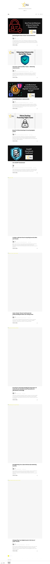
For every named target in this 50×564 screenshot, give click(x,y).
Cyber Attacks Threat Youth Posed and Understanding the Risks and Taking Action (22, 313)
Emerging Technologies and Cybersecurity (21, 102)
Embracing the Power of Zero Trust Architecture (23, 35)
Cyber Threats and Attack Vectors (24, 71)
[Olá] (25, 4)
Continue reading (14, 77)
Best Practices (17, 71)
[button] (2, 563)
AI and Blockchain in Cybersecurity (20, 99)
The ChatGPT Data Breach (18, 162)
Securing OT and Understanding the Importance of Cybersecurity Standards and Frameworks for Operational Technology (24, 389)
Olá (8, 14)
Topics (27, 102)
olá (15, 70)
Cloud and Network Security (23, 242)
